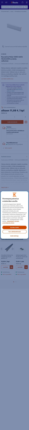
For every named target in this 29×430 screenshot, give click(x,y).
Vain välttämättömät (14, 231)
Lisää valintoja (14, 235)
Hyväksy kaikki (14, 227)
